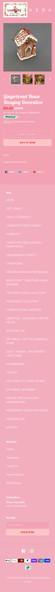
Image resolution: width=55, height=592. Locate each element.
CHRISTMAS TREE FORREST (24, 226)
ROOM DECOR (15, 331)
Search (10, 449)
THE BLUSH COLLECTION (22, 301)
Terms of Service (15, 475)
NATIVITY (12, 427)
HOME (10, 200)
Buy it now (27, 142)
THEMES (11, 373)
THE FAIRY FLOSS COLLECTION (25, 293)
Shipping (7, 121)
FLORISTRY (13, 234)
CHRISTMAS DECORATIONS (24, 310)
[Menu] (50, 9)
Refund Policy (13, 483)
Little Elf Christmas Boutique (26, 577)
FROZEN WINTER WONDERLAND (27, 272)
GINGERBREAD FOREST (21, 255)
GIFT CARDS (14, 209)
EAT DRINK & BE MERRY (20, 390)
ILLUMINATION (15, 364)
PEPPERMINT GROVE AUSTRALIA (27, 410)
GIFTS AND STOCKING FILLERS (25, 381)
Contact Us (12, 466)
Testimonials (12, 458)
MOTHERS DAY (15, 419)
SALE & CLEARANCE (18, 217)
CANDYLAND (14, 263)
